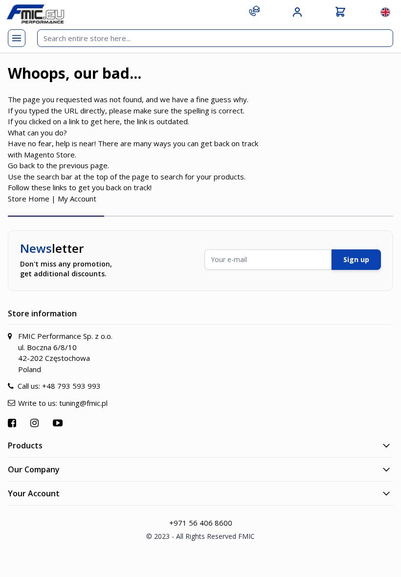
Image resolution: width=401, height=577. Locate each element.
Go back (21, 165)
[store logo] (35, 14)
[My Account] (297, 12)
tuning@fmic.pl (83, 403)
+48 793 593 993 (71, 386)
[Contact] (254, 11)
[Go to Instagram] (35, 422)
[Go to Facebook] (13, 422)
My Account (77, 198)
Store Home (28, 198)
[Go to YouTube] (59, 422)
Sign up (356, 259)
